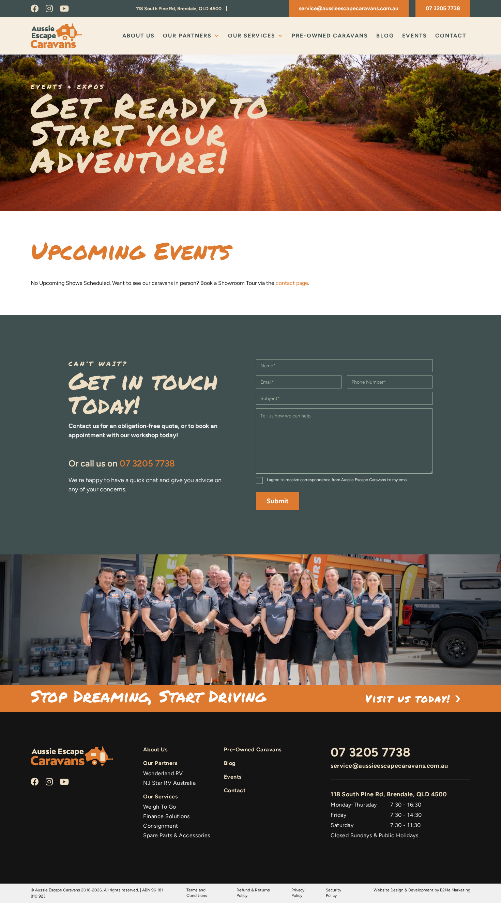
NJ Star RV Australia (169, 783)
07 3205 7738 (443, 8)
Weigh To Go (159, 806)
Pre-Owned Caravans (253, 749)
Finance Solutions (166, 816)
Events (414, 35)
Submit (278, 501)
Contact (450, 35)
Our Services (251, 35)
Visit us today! (410, 698)
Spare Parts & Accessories (176, 835)
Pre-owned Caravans (330, 35)
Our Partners (187, 35)
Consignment (160, 826)
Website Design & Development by (422, 890)
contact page (292, 283)
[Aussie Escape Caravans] (63, 35)
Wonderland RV (163, 773)
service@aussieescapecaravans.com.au (348, 8)
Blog (385, 35)
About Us (138, 35)
